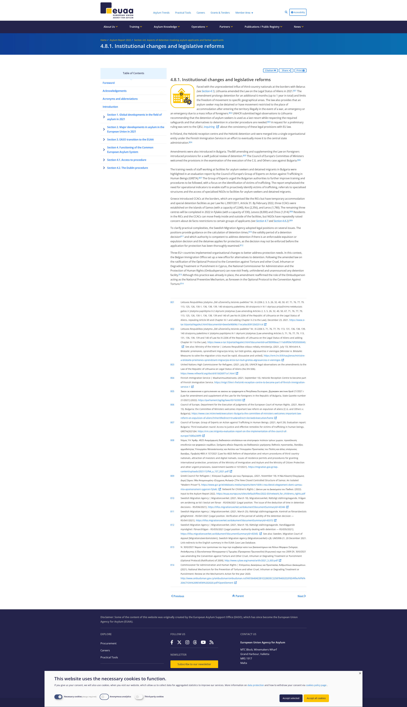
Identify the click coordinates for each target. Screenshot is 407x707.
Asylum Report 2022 (120, 40)
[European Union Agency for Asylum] (117, 10)
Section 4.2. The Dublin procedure (127, 168)
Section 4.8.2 (281, 221)
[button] (286, 12)
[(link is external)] (171, 642)
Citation (269, 70)
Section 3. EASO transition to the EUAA (130, 139)
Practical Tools (109, 657)
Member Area (242, 12)
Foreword (109, 83)
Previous (178, 596)
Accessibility (299, 12)
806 (299, 160)
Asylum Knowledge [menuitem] (166, 26)
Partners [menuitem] (225, 26)
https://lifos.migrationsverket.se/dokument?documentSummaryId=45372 (234, 520)
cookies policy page (316, 685)
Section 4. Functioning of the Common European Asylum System (130, 150)
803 (269, 122)
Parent (240, 596)
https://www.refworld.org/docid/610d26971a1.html (208, 373)
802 (230, 113)
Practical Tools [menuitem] (183, 12)
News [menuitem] (297, 26)
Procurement (108, 643)
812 (241, 245)
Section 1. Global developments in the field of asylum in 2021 (134, 117)
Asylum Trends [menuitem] (161, 12)
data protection (256, 685)
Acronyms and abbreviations (120, 99)
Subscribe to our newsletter (194, 664)
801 (295, 91)
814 (182, 283)
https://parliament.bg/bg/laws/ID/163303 (219, 400)
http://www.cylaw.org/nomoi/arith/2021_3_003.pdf (251, 560)
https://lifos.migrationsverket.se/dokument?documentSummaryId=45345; (219, 533)
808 (291, 211)
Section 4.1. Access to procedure (126, 160)
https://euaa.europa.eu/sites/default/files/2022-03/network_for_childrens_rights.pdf (260, 493)
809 (291, 220)
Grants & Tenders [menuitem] (220, 12)
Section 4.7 (262, 221)
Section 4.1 (208, 91)
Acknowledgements (115, 91)
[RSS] (212, 642)
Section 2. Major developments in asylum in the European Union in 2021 (135, 129)
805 (244, 155)
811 (182, 236)
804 (190, 142)
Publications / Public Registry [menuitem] (262, 26)
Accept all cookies (316, 698)
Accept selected (291, 698)
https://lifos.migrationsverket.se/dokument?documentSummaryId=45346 (246, 506)
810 (250, 232)
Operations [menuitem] (198, 26)
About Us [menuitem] (110, 26)
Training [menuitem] (134, 26)
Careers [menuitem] (201, 12)
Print (299, 70)
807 (200, 178)
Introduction (110, 106)
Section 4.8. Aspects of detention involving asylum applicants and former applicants (179, 40)
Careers (105, 650)
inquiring (209, 127)
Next (301, 596)
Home (103, 40)
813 (180, 274)
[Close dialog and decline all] (360, 673)
